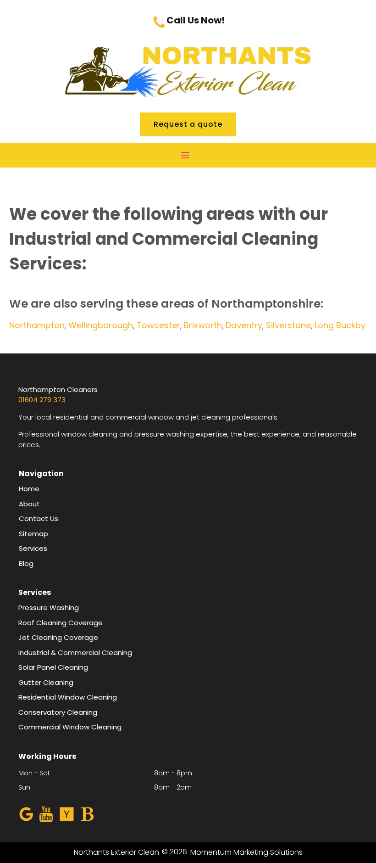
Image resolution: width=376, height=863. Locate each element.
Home (29, 488)
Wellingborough (100, 325)
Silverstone (288, 325)
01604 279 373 (42, 399)
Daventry (244, 325)
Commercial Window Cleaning (70, 727)
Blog (26, 563)
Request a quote (188, 124)
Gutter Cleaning (45, 682)
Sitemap (33, 533)
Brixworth (203, 325)
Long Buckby (340, 325)
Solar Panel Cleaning (53, 667)
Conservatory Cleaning (57, 712)
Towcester (158, 325)
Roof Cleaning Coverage (60, 623)
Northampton (37, 325)
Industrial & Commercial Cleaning (76, 652)
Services (33, 548)
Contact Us (38, 518)
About (29, 504)
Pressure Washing (48, 607)
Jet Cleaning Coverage (58, 637)
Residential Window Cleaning (67, 697)
